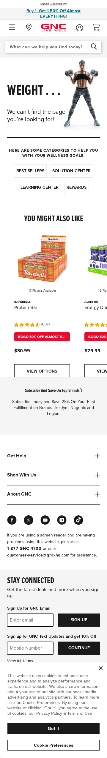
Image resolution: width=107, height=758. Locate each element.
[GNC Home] (53, 27)
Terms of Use (79, 713)
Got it (53, 728)
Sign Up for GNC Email (29, 608)
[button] (12, 27)
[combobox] (53, 47)
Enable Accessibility (53, 3)
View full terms (20, 661)
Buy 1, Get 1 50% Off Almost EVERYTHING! (53, 13)
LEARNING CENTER (40, 187)
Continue (79, 648)
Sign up (79, 619)
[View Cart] (99, 26)
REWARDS (76, 187)
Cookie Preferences (53, 745)
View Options (42, 371)
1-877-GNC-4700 (24, 548)
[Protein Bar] (42, 258)
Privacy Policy (49, 713)
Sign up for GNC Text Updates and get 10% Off (51, 636)
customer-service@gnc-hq (34, 555)
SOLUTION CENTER (71, 170)
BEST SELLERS (30, 170)
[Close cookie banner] (101, 668)
